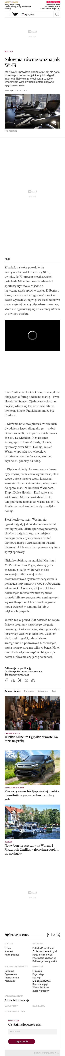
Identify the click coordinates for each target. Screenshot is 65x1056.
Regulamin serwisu (42, 954)
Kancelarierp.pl (40, 984)
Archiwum (10, 981)
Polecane (29, 691)
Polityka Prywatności (43, 948)
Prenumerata (12, 977)
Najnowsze (43, 691)
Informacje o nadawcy (44, 958)
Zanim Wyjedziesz (13, 733)
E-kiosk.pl (37, 971)
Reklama (9, 971)
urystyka (28, 14)
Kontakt (9, 951)
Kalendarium (38, 1006)
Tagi (54, 691)
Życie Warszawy (41, 991)
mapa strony (11, 1006)
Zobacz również (12, 691)
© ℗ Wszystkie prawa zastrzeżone (23, 671)
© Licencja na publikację (18, 668)
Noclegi (9, 51)
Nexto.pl (36, 977)
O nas (8, 948)
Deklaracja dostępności (44, 961)
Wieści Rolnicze (40, 987)
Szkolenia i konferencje (17, 1000)
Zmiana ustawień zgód (44, 951)
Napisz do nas (12, 954)
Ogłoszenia (11, 974)
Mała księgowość (41, 981)
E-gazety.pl (38, 974)
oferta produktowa (15, 1011)
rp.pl (7, 259)
